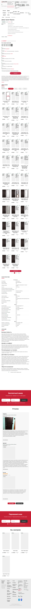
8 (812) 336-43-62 (20, 581)
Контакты (22, 12)
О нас (14, 580)
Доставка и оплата (9, 594)
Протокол (12, 68)
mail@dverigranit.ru (21, 593)
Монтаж (8, 596)
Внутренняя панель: (4, 88)
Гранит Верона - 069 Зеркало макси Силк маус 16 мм (15, 215)
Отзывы (14, 582)
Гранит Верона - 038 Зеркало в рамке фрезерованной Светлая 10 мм (24, 167)
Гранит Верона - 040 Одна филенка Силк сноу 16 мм (6, 183)
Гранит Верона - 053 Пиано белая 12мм (24, 199)
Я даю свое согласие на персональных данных (16, 402)
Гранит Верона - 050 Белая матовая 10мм (6, 199)
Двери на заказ (8, 12)
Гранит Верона (5, 416)
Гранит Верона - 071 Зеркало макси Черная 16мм (24, 215)
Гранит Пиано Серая (6, 573)
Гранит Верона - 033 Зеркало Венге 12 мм (6, 165)
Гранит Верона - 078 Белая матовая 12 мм (15, 248)
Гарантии (11, 12)
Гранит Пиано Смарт (24, 550)
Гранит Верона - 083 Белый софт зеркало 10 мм (24, 249)
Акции (8, 580)
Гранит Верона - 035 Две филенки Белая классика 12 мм (15, 165)
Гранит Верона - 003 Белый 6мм (6, 117)
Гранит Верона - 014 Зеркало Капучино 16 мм (6, 133)
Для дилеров (14, 592)
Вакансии (14, 594)
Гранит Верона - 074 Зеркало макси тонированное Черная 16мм (6, 232)
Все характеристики (10, 35)
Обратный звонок (10, 6)
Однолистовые (4, 584)
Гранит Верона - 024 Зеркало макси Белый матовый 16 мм (6, 149)
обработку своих (17, 402)
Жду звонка (24, 400)
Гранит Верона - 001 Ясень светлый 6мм (15, 101)
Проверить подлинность (9, 586)
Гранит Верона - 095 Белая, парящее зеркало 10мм (15, 265)
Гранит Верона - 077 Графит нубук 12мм (6, 248)
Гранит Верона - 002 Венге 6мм (24, 101)
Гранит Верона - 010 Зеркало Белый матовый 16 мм (15, 117)
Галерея (14, 587)
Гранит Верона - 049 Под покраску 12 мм (24, 183)
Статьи (8, 588)
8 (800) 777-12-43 (20, 585)
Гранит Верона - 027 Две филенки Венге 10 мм (24, 149)
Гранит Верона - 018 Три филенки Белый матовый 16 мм (15, 133)
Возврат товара (8, 601)
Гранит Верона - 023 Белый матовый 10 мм (24, 133)
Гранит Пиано (15, 550)
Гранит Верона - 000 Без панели (6, 101)
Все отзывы (11, 503)
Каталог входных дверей (4, 12)
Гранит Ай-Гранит (6, 550)
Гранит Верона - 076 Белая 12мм (24, 231)
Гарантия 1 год (4, 56)
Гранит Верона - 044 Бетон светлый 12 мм (15, 183)
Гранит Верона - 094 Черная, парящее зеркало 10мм (6, 265)
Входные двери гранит (3, 581)
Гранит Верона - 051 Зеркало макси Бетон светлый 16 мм (15, 199)
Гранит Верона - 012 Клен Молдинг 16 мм (24, 117)
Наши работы (8, 591)
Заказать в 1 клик (8, 104)
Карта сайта (25, 580)
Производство (15, 589)
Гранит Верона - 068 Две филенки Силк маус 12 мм (6, 215)
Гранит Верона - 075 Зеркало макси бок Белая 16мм (15, 232)
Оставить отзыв (19, 503)
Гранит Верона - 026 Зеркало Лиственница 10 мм (15, 149)
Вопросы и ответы (15, 585)
